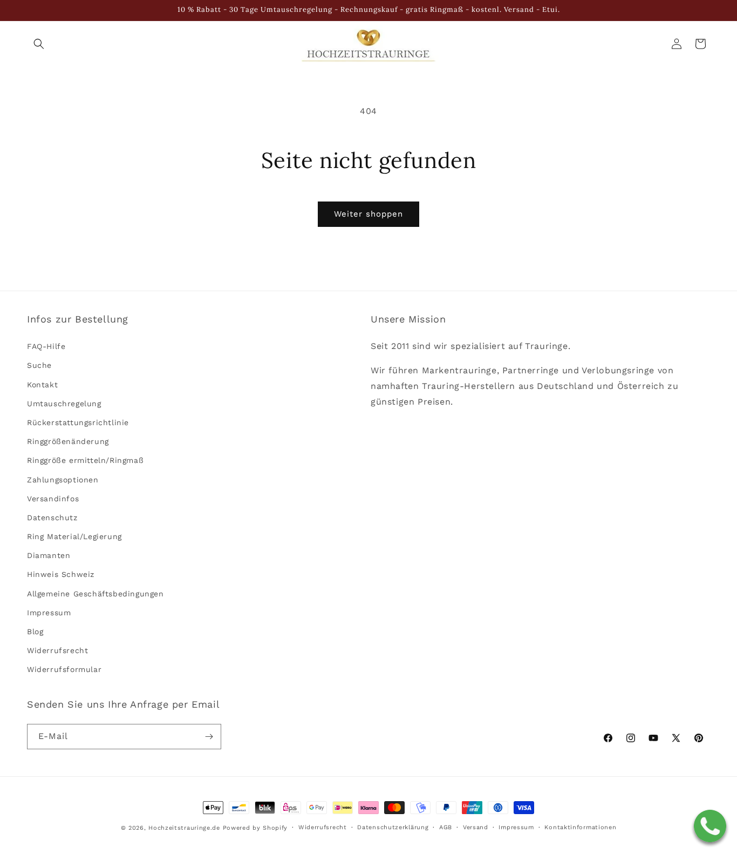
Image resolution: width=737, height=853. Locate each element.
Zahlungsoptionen (63, 479)
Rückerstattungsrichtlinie (78, 422)
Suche (39, 365)
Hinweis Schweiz (60, 574)
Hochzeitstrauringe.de (184, 827)
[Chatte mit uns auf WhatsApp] (710, 826)
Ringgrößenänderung (68, 441)
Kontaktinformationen (580, 827)
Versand (475, 827)
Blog (35, 631)
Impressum (49, 612)
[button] (39, 44)
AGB (445, 827)
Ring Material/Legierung (74, 536)
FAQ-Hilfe (46, 346)
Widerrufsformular (64, 670)
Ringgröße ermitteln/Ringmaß (85, 460)
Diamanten (48, 556)
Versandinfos (53, 498)
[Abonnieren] (209, 736)
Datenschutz (52, 517)
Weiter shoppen (368, 214)
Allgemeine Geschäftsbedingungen (95, 593)
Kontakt (42, 384)
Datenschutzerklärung (392, 827)
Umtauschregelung (64, 403)
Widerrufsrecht (57, 651)
